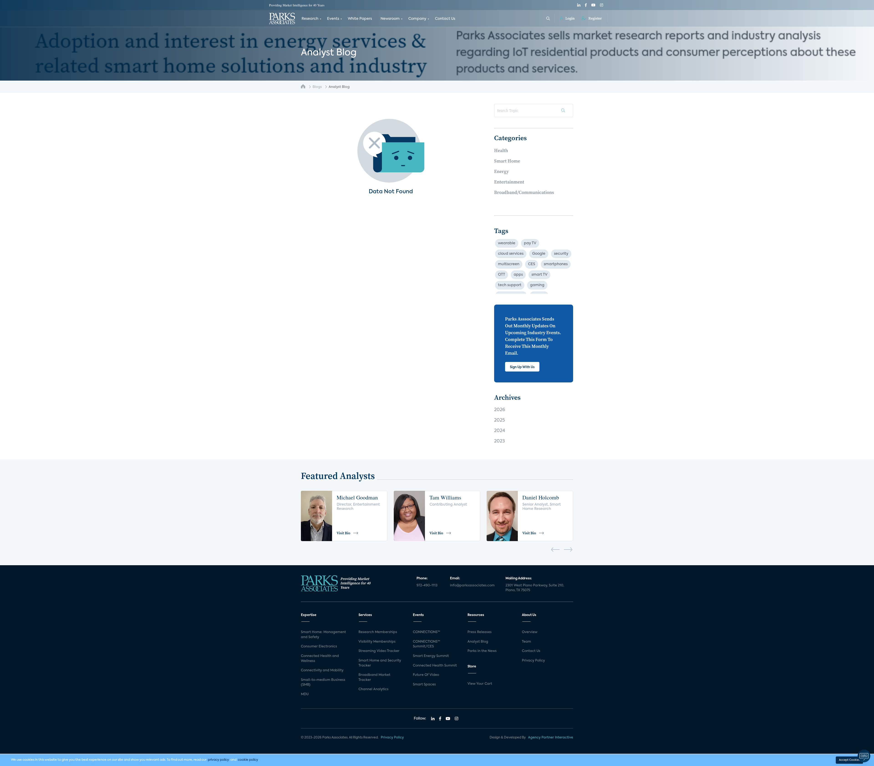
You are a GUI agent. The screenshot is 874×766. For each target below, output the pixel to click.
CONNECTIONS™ (426, 632)
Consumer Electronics (319, 646)
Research (310, 19)
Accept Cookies (849, 760)
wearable (506, 243)
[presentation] (555, 550)
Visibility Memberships (377, 641)
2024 (499, 431)
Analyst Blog (477, 641)
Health (501, 150)
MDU (305, 694)
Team (526, 641)
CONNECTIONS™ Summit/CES (426, 644)
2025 (499, 420)
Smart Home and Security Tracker (379, 663)
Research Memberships (377, 632)
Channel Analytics (373, 689)
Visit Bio (343, 532)
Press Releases (479, 632)
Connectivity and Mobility (322, 670)
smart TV (539, 275)
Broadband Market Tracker (374, 677)
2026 (499, 410)
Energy (501, 171)
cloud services (510, 254)
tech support (509, 285)
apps (518, 275)
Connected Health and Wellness (320, 658)
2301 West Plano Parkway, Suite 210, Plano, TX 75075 (535, 588)
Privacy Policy (533, 660)
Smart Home (507, 161)
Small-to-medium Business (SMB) (323, 682)
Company (417, 19)
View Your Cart (479, 683)
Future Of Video (426, 675)
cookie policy (248, 759)
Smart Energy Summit (431, 656)
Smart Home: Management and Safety (323, 635)
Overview (529, 632)
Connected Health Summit (435, 665)
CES (531, 264)
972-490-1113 (427, 585)
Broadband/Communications (524, 192)
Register (594, 18)
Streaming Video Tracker (378, 651)
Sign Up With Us (522, 367)
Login (569, 18)
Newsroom (390, 19)
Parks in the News (482, 651)
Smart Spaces (424, 684)
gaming (537, 285)
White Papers (360, 19)
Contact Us (445, 19)
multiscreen (508, 264)
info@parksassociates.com (472, 585)
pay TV (530, 243)
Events (333, 19)
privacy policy (218, 759)
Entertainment (509, 182)
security (561, 254)
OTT (501, 275)
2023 (499, 441)
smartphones (556, 264)
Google (538, 254)
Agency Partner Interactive (550, 737)
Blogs (317, 87)
